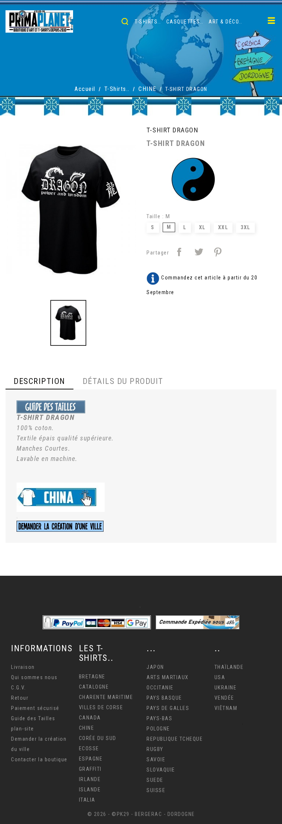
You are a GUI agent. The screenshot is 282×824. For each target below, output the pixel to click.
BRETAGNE (92, 677)
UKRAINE (225, 688)
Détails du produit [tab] (123, 381)
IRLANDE (90, 779)
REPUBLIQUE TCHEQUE (175, 739)
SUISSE (156, 790)
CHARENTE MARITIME (106, 697)
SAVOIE (156, 759)
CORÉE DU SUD (97, 738)
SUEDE (155, 780)
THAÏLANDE (229, 667)
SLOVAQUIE (161, 770)
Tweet (198, 252)
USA (219, 677)
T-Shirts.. (148, 22)
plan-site (22, 729)
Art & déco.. (225, 22)
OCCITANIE (160, 688)
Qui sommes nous (34, 677)
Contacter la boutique (39, 759)
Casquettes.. (184, 22)
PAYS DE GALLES (168, 708)
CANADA (90, 718)
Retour (19, 698)
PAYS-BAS (159, 718)
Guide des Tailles (33, 718)
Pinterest (217, 252)
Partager (179, 252)
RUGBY (155, 749)
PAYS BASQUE (164, 698)
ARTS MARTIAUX (168, 677)
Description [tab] (39, 381)
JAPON (155, 667)
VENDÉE (224, 698)
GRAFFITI (90, 769)
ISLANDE (90, 789)
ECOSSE (89, 748)
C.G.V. (18, 688)
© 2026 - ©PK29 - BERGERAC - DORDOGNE (141, 814)
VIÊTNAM (226, 708)
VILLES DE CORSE (101, 707)
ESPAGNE (91, 759)
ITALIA (87, 800)
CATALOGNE (94, 687)
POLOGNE (158, 729)
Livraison (23, 667)
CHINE (86, 728)
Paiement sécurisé (35, 708)
